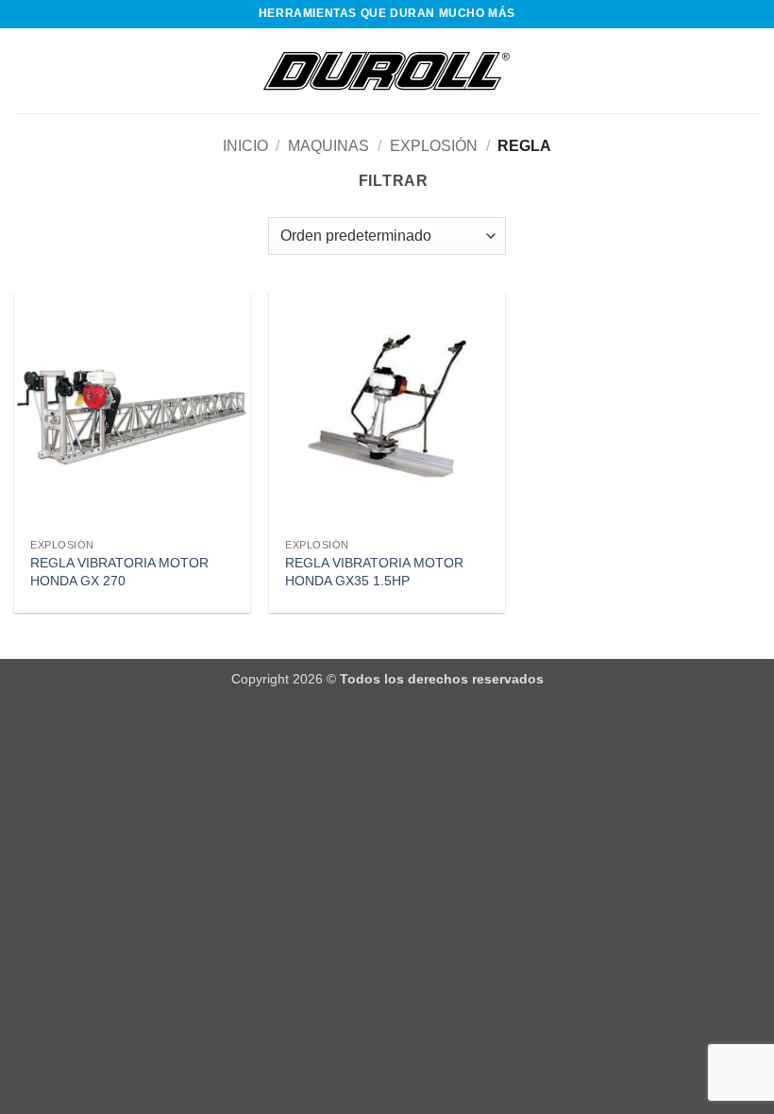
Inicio (245, 146)
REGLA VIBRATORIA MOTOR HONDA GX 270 (119, 571)
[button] (25, 70)
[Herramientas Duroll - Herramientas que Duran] (387, 70)
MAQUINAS (328, 146)
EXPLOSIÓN (434, 146)
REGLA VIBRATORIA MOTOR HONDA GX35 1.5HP (374, 571)
